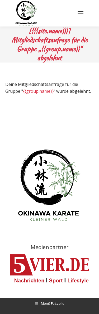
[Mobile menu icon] (80, 13)
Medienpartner (50, 247)
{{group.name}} (38, 91)
